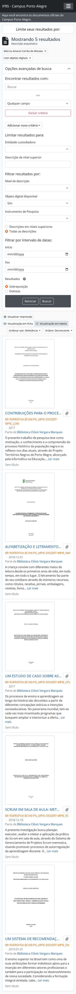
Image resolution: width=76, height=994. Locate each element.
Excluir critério (38, 113)
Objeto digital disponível (21, 196)
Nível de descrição (17, 181)
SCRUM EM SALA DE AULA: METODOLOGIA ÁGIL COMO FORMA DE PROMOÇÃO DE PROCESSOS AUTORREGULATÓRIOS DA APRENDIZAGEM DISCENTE (33, 809)
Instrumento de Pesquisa (22, 211)
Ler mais (53, 459)
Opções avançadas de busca (28, 68)
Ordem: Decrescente (57, 330)
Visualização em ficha (20, 323)
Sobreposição (18, 286)
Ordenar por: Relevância (24, 330)
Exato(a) (14, 291)
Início (8, 247)
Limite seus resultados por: (38, 29)
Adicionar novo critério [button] (22, 125)
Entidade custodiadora (20, 142)
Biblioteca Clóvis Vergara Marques (40, 432)
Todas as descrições (22, 231)
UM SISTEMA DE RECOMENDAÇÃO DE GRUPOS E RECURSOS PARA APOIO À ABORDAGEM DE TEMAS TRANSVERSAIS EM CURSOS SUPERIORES (33, 939)
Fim (7, 262)
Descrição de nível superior (23, 157)
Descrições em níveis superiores (30, 227)
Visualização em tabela (53, 323)
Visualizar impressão (19, 316)
